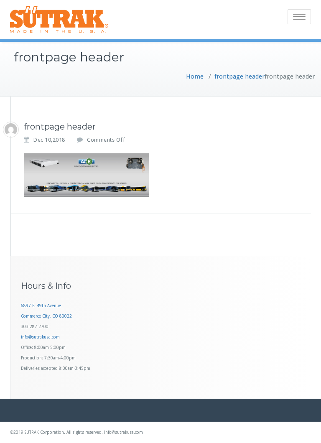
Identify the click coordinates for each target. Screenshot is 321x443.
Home (195, 76)
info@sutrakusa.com (40, 337)
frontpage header (239, 76)
